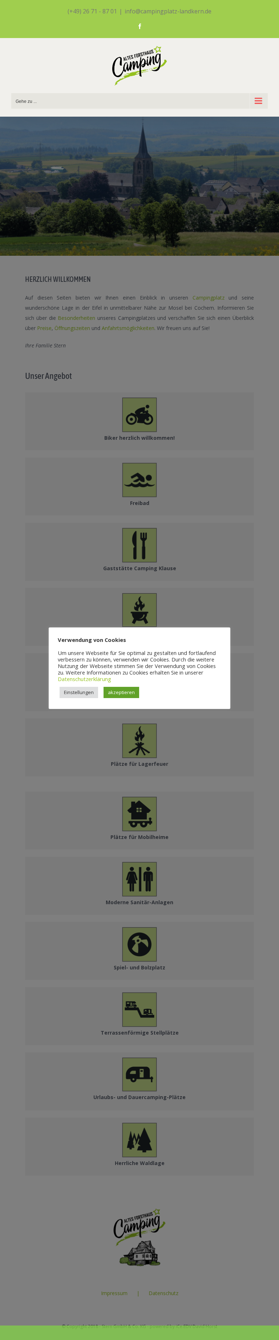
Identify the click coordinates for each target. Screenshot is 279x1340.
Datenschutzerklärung (84, 678)
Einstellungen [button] (79, 692)
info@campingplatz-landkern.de (168, 11)
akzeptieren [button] (121, 692)
